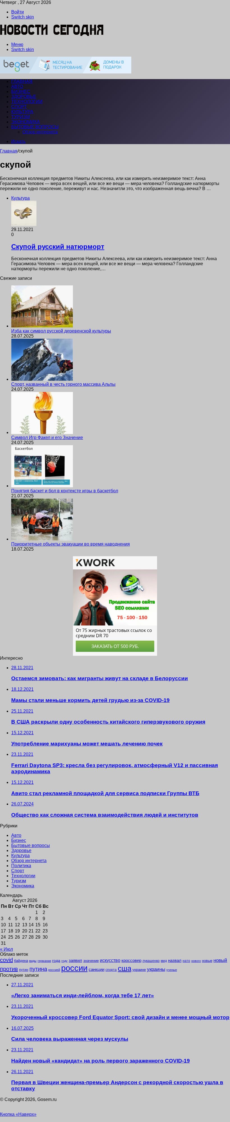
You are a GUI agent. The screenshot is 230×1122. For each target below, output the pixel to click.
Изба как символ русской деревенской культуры (61, 331)
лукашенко (151, 961)
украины (156, 969)
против (9, 969)
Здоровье (23, 96)
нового (196, 960)
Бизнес (20, 91)
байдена (21, 961)
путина (38, 969)
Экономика (25, 121)
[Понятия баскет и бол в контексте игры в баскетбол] (42, 485)
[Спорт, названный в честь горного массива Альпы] (42, 379)
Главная (8, 151)
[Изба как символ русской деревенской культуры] (42, 326)
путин (23, 969)
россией (54, 969)
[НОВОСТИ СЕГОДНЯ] (52, 35)
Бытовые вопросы (35, 126)
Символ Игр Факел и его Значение (47, 437)
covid (6, 960)
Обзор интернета (40, 132)
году (64, 960)
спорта (111, 970)
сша (124, 968)
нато (186, 960)
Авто (17, 86)
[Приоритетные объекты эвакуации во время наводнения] (42, 539)
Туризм (20, 116)
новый (220, 960)
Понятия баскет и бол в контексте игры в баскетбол (64, 490)
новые (207, 961)
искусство (110, 960)
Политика (21, 865)
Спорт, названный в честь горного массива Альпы (63, 384)
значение (91, 961)
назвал (174, 960)
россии (74, 968)
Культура (22, 111)
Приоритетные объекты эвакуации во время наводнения (70, 544)
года (56, 960)
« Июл (6, 949)
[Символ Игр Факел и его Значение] (42, 432)
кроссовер (131, 960)
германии (44, 960)
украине (139, 970)
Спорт (19, 106)
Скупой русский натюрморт (57, 246)
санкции (96, 969)
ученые (171, 969)
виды (32, 960)
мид (164, 960)
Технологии (27, 101)
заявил (75, 960)
